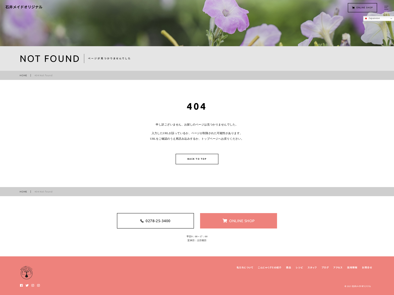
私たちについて (245, 267)
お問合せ (367, 267)
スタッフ (312, 267)
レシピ (299, 267)
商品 (288, 267)
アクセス (338, 267)
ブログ (325, 267)
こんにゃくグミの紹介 (269, 267)
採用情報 (352, 267)
